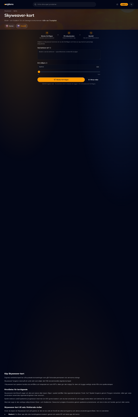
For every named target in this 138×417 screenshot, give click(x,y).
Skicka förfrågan (62, 80)
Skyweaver (7, 11)
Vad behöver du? (43, 48)
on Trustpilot (50, 20)
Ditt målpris (41, 63)
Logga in (124, 4)
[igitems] (9, 4)
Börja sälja (94, 80)
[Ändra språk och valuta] (117, 4)
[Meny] (131, 4)
